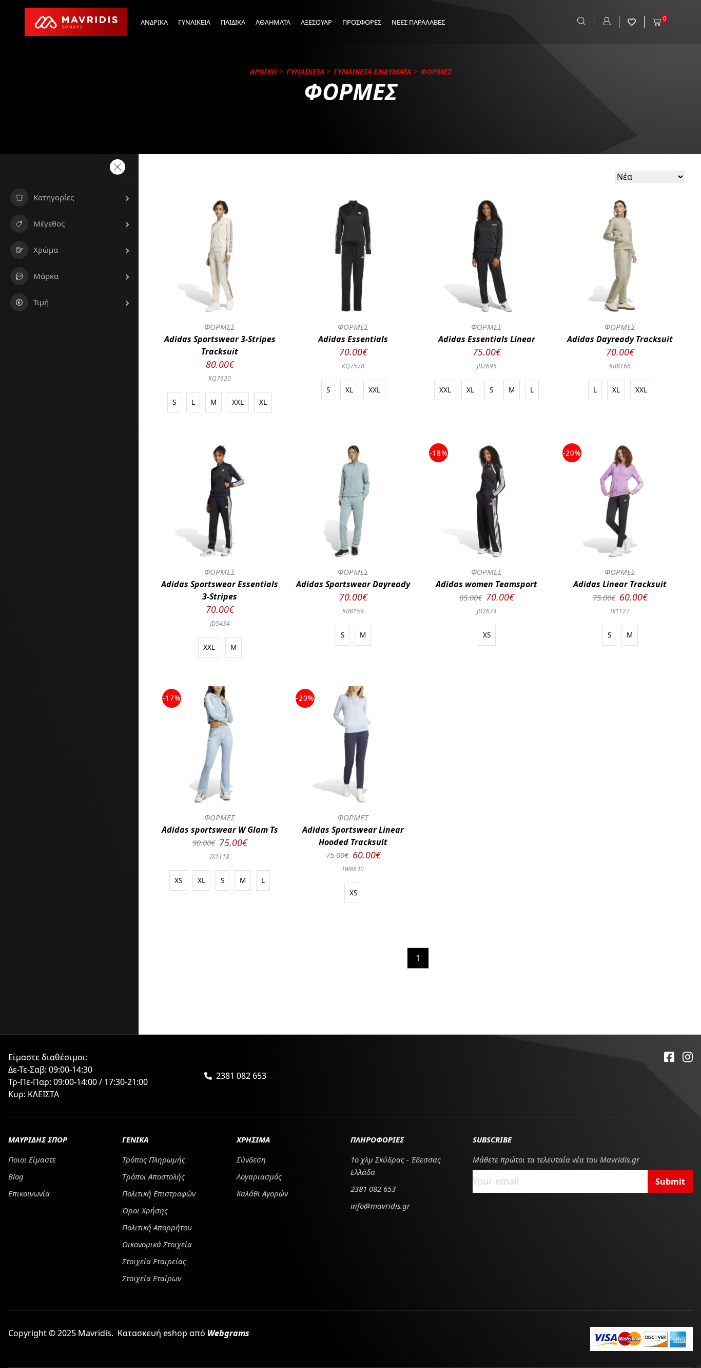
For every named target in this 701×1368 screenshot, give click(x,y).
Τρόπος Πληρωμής (153, 1159)
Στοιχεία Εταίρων (151, 1278)
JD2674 (487, 611)
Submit (670, 1181)
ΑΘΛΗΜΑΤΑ (273, 22)
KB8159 (353, 611)
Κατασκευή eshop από (183, 1333)
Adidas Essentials (353, 339)
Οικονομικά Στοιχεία (157, 1244)
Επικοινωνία (29, 1193)
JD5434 (220, 623)
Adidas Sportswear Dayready (353, 584)
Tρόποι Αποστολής (153, 1176)
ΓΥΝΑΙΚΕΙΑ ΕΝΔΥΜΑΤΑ (372, 71)
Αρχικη (263, 71)
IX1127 (620, 611)
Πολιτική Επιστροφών (159, 1193)
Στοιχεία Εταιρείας (154, 1261)
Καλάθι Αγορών (262, 1193)
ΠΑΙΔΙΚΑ (233, 22)
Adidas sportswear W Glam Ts (220, 829)
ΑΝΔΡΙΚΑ (154, 22)
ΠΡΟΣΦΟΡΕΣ (361, 22)
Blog (16, 1176)
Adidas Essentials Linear (486, 339)
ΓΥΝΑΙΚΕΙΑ (194, 22)
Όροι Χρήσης (145, 1210)
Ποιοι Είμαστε (32, 1159)
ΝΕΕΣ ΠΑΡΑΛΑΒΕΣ (418, 22)
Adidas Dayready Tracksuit (620, 339)
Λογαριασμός (259, 1176)
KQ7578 (353, 366)
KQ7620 (219, 378)
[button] (69, 197)
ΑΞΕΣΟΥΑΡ (316, 22)
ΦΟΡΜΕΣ (219, 327)
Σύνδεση (251, 1159)
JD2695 (487, 366)
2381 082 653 (241, 1075)
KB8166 (620, 366)
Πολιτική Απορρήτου (157, 1227)
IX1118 (219, 856)
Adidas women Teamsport (486, 584)
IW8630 (353, 869)
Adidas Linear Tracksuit (620, 584)
